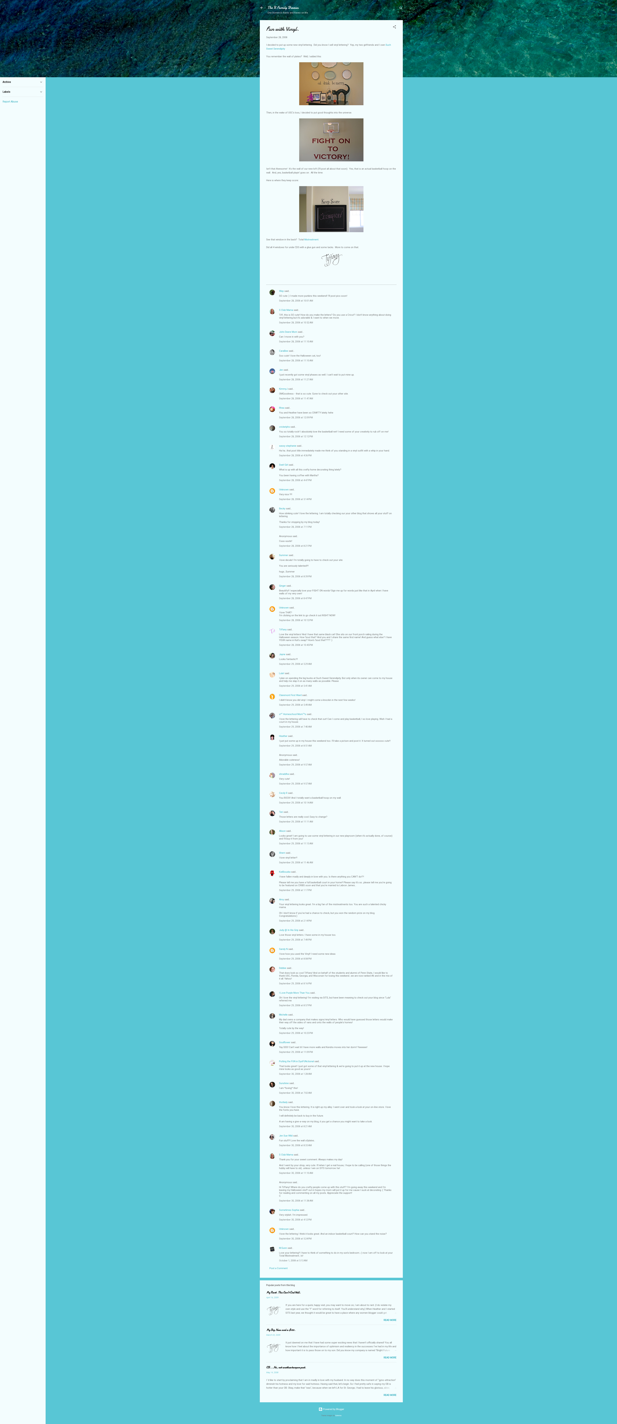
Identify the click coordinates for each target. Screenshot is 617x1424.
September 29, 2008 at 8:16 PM (295, 983)
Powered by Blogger (333, 1409)
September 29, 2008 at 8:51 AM (295, 745)
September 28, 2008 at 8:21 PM (295, 545)
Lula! (281, 673)
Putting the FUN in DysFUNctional (296, 1061)
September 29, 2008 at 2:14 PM (295, 920)
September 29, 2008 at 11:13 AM (296, 843)
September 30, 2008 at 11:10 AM (296, 1173)
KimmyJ (283, 388)
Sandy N (283, 949)
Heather (283, 736)
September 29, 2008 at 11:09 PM (296, 1052)
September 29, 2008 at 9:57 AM (295, 764)
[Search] (401, 9)
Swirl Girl (283, 464)
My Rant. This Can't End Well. (283, 1292)
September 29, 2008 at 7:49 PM (295, 939)
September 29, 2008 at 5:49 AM (295, 704)
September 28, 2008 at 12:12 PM (296, 436)
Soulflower (284, 1042)
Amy (281, 899)
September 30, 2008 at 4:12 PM (295, 1219)
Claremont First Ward (290, 695)
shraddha (284, 774)
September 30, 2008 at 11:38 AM (296, 1200)
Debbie (282, 968)
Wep (281, 291)
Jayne (282, 654)
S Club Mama (286, 310)
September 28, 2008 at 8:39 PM (295, 576)
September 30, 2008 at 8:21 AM (295, 1126)
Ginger (282, 585)
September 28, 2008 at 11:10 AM (296, 341)
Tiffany (283, 629)
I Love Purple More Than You (294, 992)
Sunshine (284, 1083)
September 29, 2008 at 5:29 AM (295, 664)
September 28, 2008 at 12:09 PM (296, 417)
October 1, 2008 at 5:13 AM (293, 1260)
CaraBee (283, 350)
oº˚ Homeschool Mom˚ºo (292, 714)
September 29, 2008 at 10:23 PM (296, 1033)
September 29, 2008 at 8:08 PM (295, 958)
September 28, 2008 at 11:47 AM (296, 398)
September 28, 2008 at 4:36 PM (295, 455)
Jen (281, 369)
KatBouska (285, 871)
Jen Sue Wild (286, 1135)
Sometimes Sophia (289, 1210)
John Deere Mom (288, 331)
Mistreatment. (311, 239)
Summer (283, 555)
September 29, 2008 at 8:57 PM (295, 1005)
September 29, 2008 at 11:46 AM (296, 862)
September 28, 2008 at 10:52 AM (296, 322)
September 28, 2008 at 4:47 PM (295, 480)
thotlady (283, 1102)
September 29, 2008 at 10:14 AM (296, 802)
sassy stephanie (287, 445)
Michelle (283, 1014)
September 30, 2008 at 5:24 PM (295, 1238)
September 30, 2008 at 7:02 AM (295, 1092)
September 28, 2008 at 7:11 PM (295, 526)
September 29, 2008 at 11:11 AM (296, 821)
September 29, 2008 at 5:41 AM (295, 685)
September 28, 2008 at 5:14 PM (295, 499)
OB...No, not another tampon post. (286, 1367)
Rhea (281, 407)
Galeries (338, 1416)
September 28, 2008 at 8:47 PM (295, 598)
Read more (390, 1320)
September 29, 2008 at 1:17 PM (295, 890)
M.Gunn (283, 1248)
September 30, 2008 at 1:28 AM (295, 1073)
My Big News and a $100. (280, 1330)
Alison (282, 831)
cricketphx (284, 426)
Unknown (284, 489)
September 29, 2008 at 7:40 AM (295, 726)
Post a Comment (278, 1268)
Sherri (282, 852)
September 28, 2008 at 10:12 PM (296, 620)
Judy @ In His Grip (288, 930)
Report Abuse (10, 101)
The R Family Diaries (283, 7)
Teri (281, 812)
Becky (282, 508)
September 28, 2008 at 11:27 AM (296, 379)
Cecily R (283, 793)
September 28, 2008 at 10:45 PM (296, 645)
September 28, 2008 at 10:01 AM (296, 300)
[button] (394, 27)
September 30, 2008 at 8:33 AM (295, 1145)
